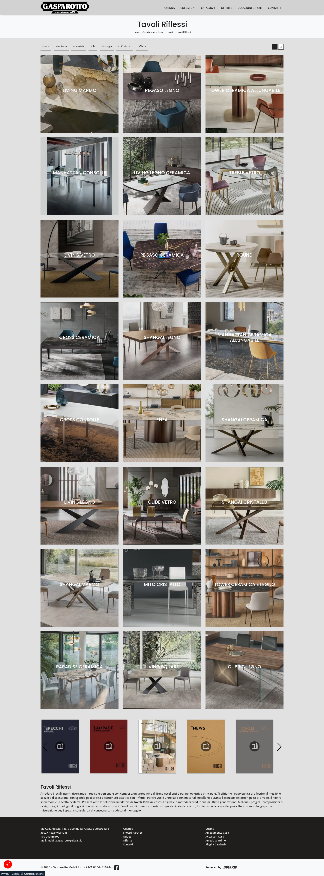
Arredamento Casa (152, 32)
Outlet (127, 836)
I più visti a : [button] (124, 46)
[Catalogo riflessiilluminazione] (60, 746)
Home (137, 32)
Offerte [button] (142, 46)
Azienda (169, 8)
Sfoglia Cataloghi (216, 844)
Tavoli (169, 32)
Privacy (5, 873)
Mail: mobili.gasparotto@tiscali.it (61, 840)
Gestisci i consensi (34, 873)
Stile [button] (92, 46)
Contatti (274, 8)
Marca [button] (45, 46)
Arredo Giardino (216, 840)
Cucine (210, 828)
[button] (279, 747)
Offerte (226, 8)
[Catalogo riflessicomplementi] (206, 746)
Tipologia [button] (107, 46)
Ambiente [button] (61, 46)
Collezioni (187, 8)
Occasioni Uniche (250, 8)
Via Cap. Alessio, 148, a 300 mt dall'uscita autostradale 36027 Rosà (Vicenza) (74, 830)
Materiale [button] (78, 46)
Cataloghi (208, 8)
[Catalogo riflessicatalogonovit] (157, 746)
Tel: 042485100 (49, 836)
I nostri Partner (132, 832)
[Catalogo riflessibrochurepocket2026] (108, 746)
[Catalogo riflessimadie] (254, 746)
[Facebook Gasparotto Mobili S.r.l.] (116, 867)
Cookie (16, 873)
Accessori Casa (215, 836)
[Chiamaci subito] (8, 864)
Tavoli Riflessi (183, 32)
